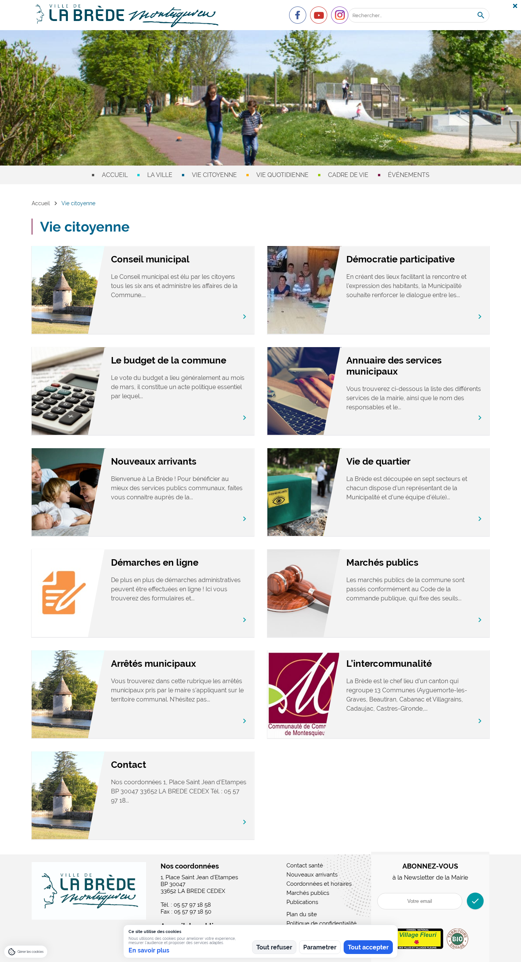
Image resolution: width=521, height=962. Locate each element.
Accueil (115, 175)
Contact (128, 764)
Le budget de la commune (168, 360)
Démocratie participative (400, 259)
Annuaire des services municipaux (394, 366)
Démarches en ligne (154, 562)
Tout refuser (274, 947)
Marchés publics (382, 562)
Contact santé (304, 865)
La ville (159, 175)
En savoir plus (149, 950)
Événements (408, 175)
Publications (302, 902)
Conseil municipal (150, 259)
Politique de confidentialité (321, 923)
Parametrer (319, 947)
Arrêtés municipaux (153, 663)
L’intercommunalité (389, 663)
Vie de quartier (378, 461)
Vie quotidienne (282, 175)
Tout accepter (368, 947)
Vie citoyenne (214, 175)
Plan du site (301, 914)
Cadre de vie (348, 175)
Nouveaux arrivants (153, 461)
